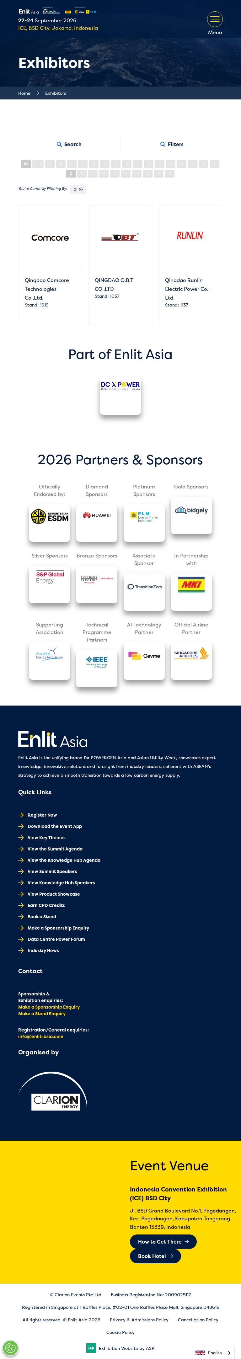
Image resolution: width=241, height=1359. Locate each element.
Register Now (42, 815)
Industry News (43, 950)
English (215, 1353)
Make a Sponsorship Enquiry (58, 928)
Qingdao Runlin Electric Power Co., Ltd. (187, 289)
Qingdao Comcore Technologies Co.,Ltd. (47, 289)
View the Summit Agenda (55, 849)
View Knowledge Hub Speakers (61, 883)
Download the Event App (55, 826)
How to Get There (160, 1241)
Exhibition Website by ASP (126, 1348)
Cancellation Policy (198, 1320)
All (26, 164)
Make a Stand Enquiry (42, 1013)
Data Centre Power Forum (56, 939)
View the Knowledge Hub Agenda (64, 860)
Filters (176, 144)
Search (73, 144)
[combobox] (213, 1353)
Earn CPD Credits (46, 905)
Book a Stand (42, 916)
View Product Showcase (54, 894)
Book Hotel (152, 1256)
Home (24, 93)
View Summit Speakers (52, 871)
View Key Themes (47, 837)
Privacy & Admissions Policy (139, 1320)
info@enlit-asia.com (40, 1036)
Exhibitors (55, 93)
